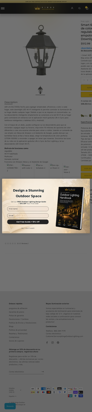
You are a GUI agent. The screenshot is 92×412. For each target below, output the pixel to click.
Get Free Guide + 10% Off (27, 222)
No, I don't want (27, 228)
